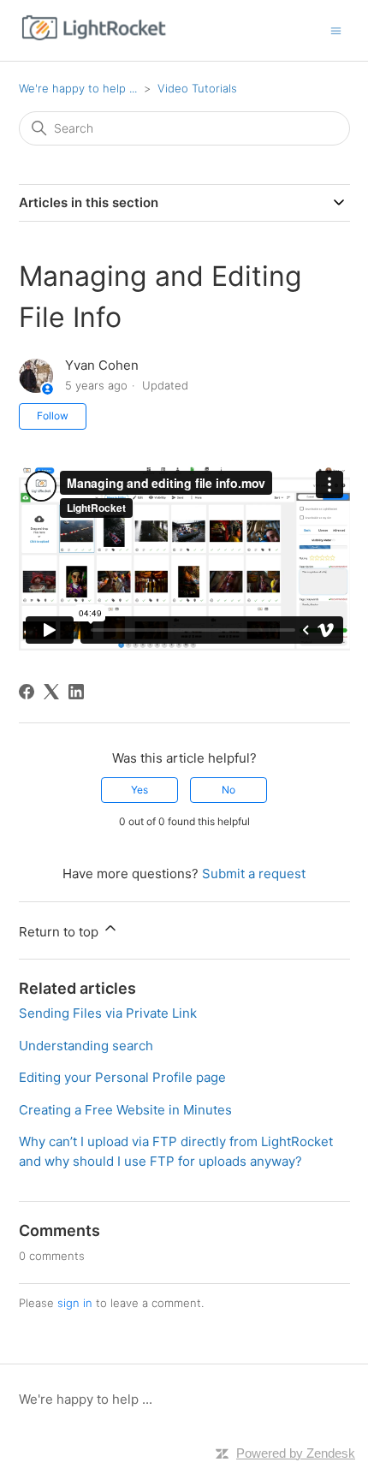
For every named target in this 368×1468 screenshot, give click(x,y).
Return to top (60, 932)
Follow (52, 415)
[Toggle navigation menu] (335, 29)
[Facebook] (26, 691)
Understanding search (86, 1045)
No (228, 789)
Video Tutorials (197, 88)
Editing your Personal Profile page (122, 1077)
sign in (74, 1303)
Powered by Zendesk (295, 1453)
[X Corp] (51, 691)
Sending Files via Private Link (108, 1013)
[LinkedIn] (76, 691)
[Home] (94, 39)
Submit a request (254, 873)
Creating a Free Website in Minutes (125, 1110)
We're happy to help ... (78, 88)
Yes (139, 789)
